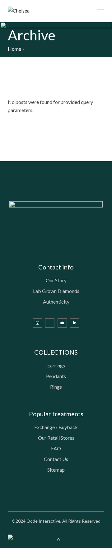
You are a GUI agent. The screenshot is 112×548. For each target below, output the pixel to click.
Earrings (56, 365)
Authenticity (56, 302)
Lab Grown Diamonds (56, 291)
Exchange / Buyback (56, 427)
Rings (56, 387)
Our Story (56, 280)
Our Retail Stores (56, 438)
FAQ (56, 448)
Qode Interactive (43, 521)
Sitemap (56, 470)
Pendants (56, 376)
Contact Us (56, 459)
